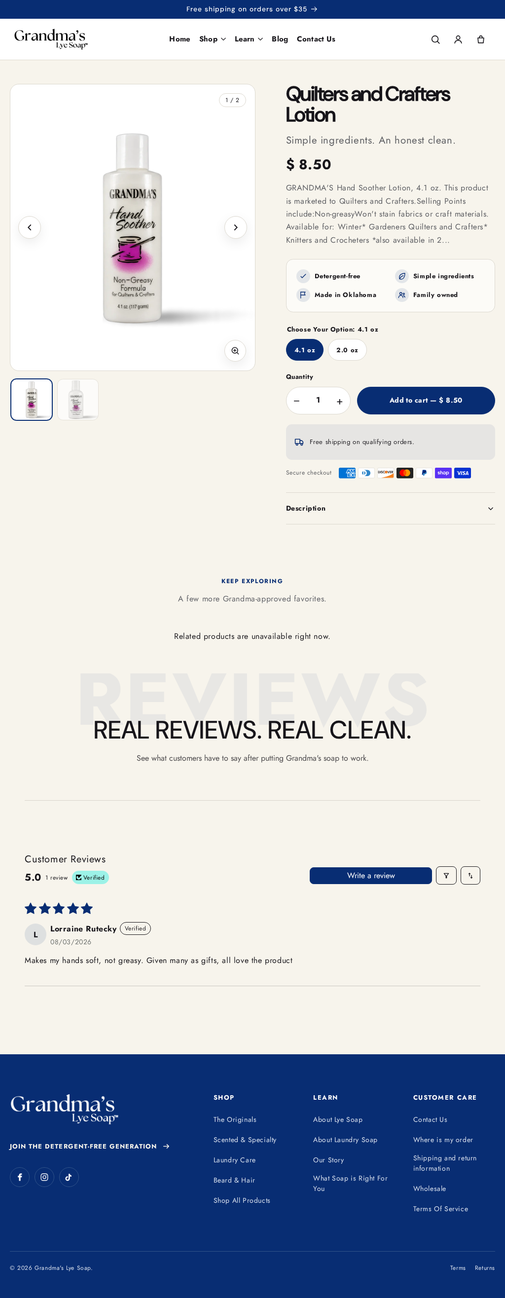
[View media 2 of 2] (78, 399)
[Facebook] (20, 1177)
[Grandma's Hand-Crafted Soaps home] (71, 39)
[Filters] (446, 875)
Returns (485, 1267)
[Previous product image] (29, 227)
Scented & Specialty (245, 1140)
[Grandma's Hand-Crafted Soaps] (64, 1109)
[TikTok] (69, 1177)
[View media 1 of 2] (31, 399)
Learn (245, 39)
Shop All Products (242, 1200)
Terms (458, 1267)
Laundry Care (235, 1160)
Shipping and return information (445, 1163)
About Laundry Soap (345, 1140)
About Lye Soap (337, 1119)
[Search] (435, 39)
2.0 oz (347, 350)
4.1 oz (305, 350)
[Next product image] (235, 227)
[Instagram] (44, 1177)
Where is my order (443, 1140)
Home (179, 39)
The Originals (235, 1119)
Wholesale (429, 1188)
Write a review (371, 875)
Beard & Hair (234, 1180)
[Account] (458, 39)
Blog (280, 39)
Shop (208, 39)
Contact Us (316, 39)
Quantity (300, 376)
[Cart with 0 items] (480, 39)
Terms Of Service (441, 1209)
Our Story (328, 1160)
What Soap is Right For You (350, 1183)
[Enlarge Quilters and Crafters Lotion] (132, 227)
